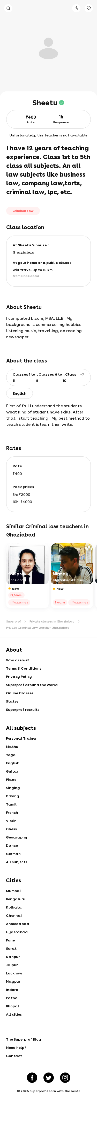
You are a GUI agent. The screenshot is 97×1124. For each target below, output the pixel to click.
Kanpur (13, 957)
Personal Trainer (21, 738)
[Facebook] (32, 1078)
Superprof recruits (22, 709)
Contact (14, 1056)
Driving (12, 796)
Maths (12, 747)
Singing (13, 788)
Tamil (11, 804)
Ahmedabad (17, 924)
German (13, 854)
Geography (16, 837)
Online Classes (19, 693)
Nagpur (13, 981)
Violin (11, 821)
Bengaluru (15, 899)
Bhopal (12, 1006)
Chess (11, 829)
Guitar (12, 771)
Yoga (11, 755)
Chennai (14, 915)
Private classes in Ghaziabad (51, 621)
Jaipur (12, 965)
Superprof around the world (32, 685)
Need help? (16, 1047)
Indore (12, 990)
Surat (11, 948)
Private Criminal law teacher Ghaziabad (37, 627)
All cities (14, 1014)
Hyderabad (17, 932)
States (12, 701)
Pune (10, 940)
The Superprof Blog (23, 1039)
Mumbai (13, 891)
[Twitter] (48, 1078)
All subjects (16, 862)
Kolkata (14, 907)
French (12, 812)
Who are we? (17, 660)
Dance (12, 845)
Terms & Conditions (23, 668)
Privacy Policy (19, 677)
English (12, 763)
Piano (11, 779)
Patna (12, 998)
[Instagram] (65, 1078)
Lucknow (14, 973)
